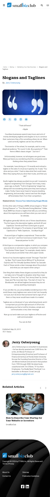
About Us (5, 472)
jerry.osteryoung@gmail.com (23, 374)
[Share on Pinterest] (16, 121)
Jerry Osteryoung (12, 83)
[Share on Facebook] (5, 121)
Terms (4, 464)
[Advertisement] (25, 39)
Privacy (11, 464)
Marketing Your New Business (26, 67)
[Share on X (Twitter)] (10, 121)
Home (5, 67)
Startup (12, 67)
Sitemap (25, 472)
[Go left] (40, 388)
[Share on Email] (26, 121)
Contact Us (6, 476)
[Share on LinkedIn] (21, 121)
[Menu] (3, 5)
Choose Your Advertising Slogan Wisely (31, 201)
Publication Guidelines (30, 476)
